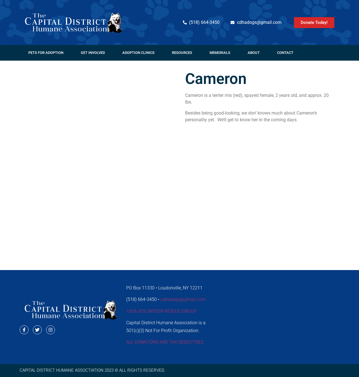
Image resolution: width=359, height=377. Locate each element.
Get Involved (93, 53)
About (254, 53)
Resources (182, 53)
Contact (285, 53)
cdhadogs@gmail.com (182, 299)
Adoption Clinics (138, 53)
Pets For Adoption (45, 53)
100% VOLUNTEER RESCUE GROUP (161, 311)
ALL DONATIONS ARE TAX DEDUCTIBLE (165, 342)
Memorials (220, 53)
